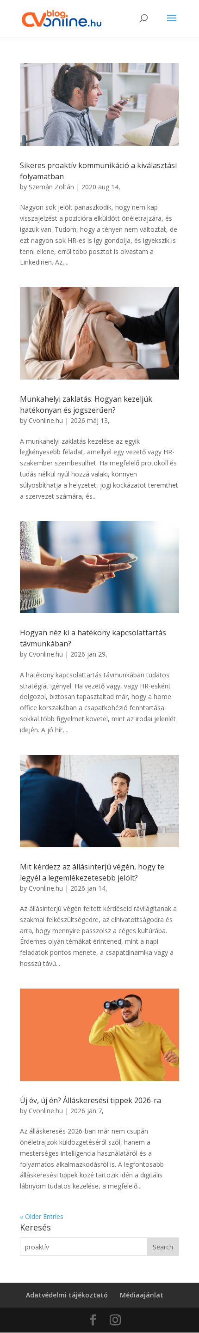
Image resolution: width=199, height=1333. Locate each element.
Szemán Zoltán (51, 186)
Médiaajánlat (141, 1295)
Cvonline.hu (46, 420)
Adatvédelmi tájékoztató (67, 1295)
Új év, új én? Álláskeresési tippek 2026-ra (90, 1100)
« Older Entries (41, 1216)
